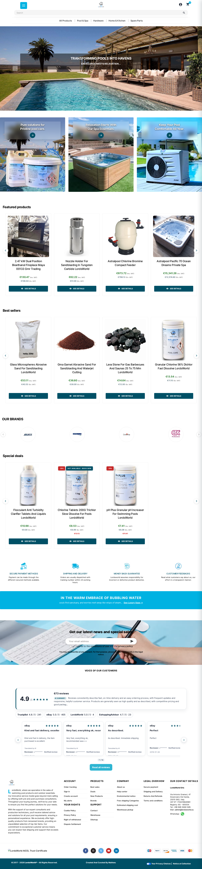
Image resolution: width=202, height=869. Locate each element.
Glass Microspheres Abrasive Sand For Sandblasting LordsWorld (28, 368)
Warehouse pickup (125, 810)
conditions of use (100, 646)
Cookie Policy (70, 810)
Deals (92, 791)
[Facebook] (85, 850)
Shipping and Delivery (153, 791)
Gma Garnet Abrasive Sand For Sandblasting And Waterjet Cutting (77, 368)
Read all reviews (101, 767)
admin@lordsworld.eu (184, 810)
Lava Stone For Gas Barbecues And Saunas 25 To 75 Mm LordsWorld (125, 368)
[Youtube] (108, 850)
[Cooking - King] (126, 434)
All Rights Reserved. (48, 862)
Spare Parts (137, 20)
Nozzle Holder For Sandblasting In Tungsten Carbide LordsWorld (77, 265)
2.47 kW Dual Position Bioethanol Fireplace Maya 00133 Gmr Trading (28, 265)
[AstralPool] (77, 434)
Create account (71, 796)
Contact (94, 810)
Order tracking (70, 787)
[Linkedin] (116, 850)
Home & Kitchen (117, 20)
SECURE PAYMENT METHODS (23, 573)
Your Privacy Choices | (161, 864)
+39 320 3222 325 (182, 807)
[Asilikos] (28, 434)
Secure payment (151, 787)
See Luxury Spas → (133, 602)
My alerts (68, 801)
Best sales (94, 787)
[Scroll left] (5, 250)
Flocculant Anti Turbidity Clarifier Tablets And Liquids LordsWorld (28, 513)
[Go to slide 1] (98, 110)
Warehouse (95, 815)
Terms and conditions (153, 801)
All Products (66, 20)
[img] (32, 154)
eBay (27, 725)
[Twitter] (101, 850)
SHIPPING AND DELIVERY (75, 573)
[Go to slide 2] (104, 110)
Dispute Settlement (72, 824)
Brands (93, 801)
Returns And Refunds (153, 796)
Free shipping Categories (128, 801)
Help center (122, 791)
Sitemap (94, 819)
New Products (96, 796)
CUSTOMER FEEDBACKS (178, 573)
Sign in (67, 791)
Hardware (98, 20)
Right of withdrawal (72, 819)
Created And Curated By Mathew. (101, 862)
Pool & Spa (83, 20)
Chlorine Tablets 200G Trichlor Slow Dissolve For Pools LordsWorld (77, 513)
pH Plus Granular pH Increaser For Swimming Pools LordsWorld (125, 513)
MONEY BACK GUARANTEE (127, 573)
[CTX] (176, 434)
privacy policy (125, 646)
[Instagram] (93, 850)
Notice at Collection (182, 864)
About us (121, 787)
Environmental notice (126, 796)
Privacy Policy (70, 815)
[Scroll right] (196, 250)
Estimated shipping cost (127, 805)
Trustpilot (155, 725)
